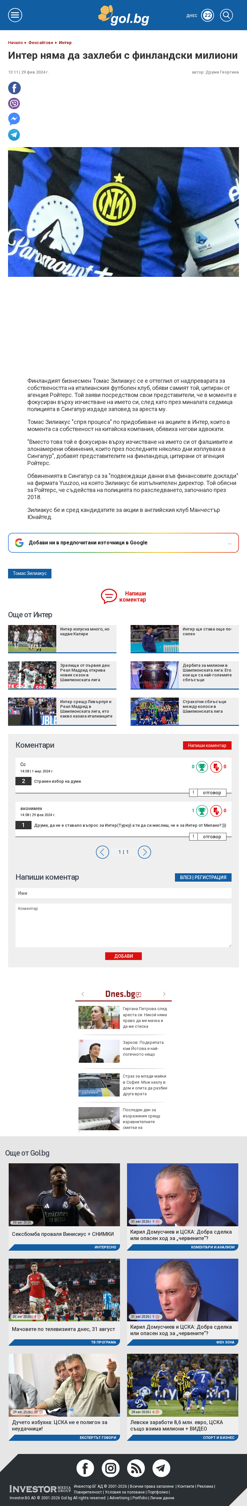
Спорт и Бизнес (218, 1438)
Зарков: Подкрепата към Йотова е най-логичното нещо (143, 1048)
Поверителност (88, 1492)
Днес (198, 15)
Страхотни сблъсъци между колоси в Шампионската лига (204, 706)
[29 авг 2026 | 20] (64, 1385)
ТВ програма (103, 1342)
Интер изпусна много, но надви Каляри (84, 631)
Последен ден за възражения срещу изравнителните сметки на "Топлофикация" (119, 1121)
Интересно (105, 1247)
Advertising (119, 1498)
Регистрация (210, 877)
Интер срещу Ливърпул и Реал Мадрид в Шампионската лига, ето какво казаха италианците (86, 708)
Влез (185, 877)
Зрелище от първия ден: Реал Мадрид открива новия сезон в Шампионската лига (85, 672)
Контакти (186, 1486)
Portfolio (140, 1498)
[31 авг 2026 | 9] (182, 1195)
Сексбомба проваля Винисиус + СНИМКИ (63, 1234)
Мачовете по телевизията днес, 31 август (63, 1329)
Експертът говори (98, 1438)
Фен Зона (225, 1342)
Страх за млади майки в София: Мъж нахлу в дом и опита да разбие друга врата (145, 1085)
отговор (212, 792)
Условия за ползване (125, 1492)
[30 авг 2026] (64, 1195)
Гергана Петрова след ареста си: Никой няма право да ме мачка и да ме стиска (145, 1017)
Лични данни (162, 1498)
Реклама (205, 1486)
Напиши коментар (132, 596)
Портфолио (158, 1492)
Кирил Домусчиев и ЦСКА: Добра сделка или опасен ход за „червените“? (181, 1235)
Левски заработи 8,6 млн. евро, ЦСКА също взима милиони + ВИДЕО (176, 1425)
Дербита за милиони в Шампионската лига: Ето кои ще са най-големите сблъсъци (207, 672)
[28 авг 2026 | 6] (182, 1385)
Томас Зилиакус (30, 573)
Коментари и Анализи (212, 1247)
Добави (123, 956)
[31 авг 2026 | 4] (64, 1290)
